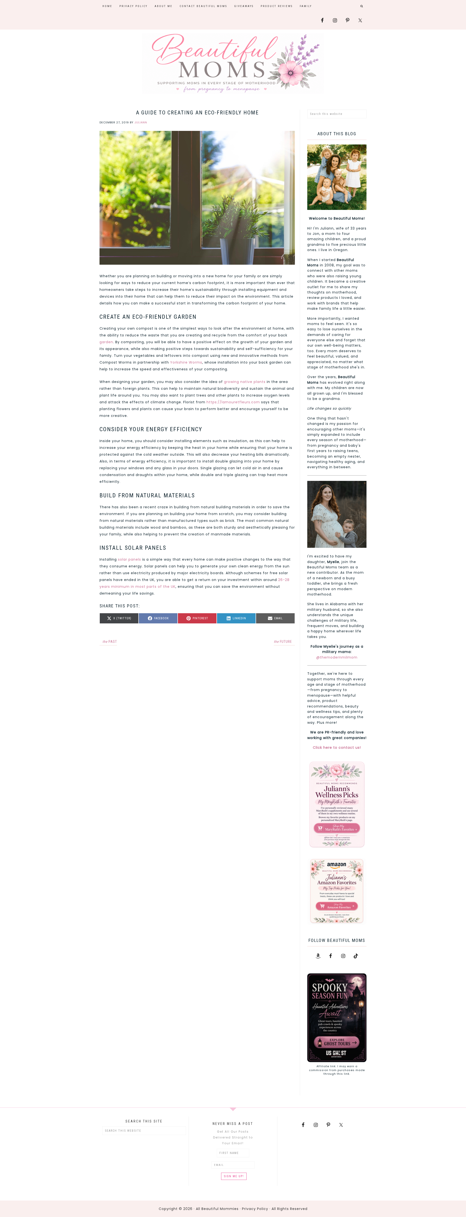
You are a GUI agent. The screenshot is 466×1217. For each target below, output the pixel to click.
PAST (109, 642)
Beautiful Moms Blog (233, 63)
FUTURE (283, 642)
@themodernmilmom (337, 657)
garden (106, 342)
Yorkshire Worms (186, 362)
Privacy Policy (255, 1208)
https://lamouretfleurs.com (233, 402)
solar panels (129, 559)
